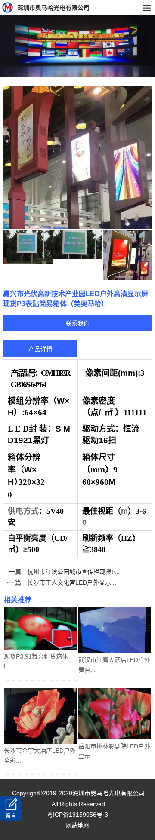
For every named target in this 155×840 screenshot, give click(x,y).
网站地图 (77, 825)
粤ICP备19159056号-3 (77, 814)
